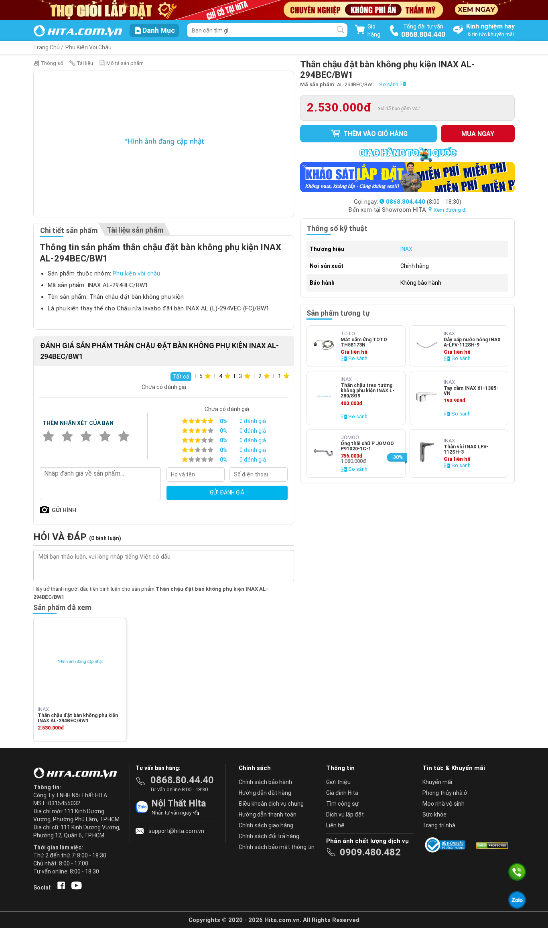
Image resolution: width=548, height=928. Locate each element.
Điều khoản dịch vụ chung (271, 803)
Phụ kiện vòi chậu (136, 273)
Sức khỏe (434, 814)
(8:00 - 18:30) (423, 201)
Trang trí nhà (438, 825)
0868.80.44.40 (182, 780)
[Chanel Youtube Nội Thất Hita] (75, 887)
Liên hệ (335, 825)
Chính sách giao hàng (266, 825)
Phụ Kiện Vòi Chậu (88, 47)
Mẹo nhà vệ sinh (443, 803)
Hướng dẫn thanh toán (267, 814)
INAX (406, 249)
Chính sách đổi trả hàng (269, 836)
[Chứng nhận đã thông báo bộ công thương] (446, 845)
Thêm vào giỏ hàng (375, 134)
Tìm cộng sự (342, 803)
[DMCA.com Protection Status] (491, 845)
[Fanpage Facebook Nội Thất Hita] (59, 887)
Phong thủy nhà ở (444, 793)
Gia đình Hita (342, 793)
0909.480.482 (370, 852)
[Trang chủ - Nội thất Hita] (77, 773)
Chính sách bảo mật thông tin (277, 847)
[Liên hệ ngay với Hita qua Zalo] (517, 900)
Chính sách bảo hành (265, 782)
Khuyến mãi (437, 782)
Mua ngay (477, 134)
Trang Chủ (46, 47)
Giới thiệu (338, 782)
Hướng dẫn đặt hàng (265, 793)
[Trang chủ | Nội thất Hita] (77, 31)
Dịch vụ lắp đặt (345, 814)
